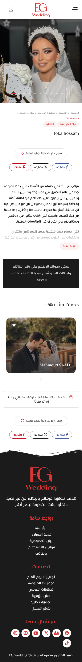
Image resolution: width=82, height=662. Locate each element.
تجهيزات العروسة (41, 583)
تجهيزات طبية (41, 602)
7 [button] (46, 93)
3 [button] (24, 93)
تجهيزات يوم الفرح (41, 577)
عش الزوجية (41, 596)
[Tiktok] (67, 643)
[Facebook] (67, 633)
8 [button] (51, 93)
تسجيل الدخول (10, 9)
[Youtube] (36, 633)
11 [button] (68, 93)
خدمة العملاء (41, 535)
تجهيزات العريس (41, 590)
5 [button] (35, 93)
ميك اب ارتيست (68, 124)
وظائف (41, 554)
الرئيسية (41, 528)
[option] (41, 61)
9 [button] (57, 93)
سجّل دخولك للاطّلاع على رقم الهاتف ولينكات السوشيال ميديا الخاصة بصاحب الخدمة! (41, 273)
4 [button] (29, 93)
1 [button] (13, 93)
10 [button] (62, 93)
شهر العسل (41, 609)
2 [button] (18, 93)
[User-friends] (56, 633)
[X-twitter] (46, 633)
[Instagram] (15, 633)
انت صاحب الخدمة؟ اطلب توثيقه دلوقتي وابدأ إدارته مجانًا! (38, 399)
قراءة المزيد (69, 246)
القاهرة (50, 124)
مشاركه (61, 167)
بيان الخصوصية (41, 541)
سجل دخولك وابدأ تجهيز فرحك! (44, 153)
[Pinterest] (25, 633)
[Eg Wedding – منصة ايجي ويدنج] (41, 10)
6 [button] (40, 93)
